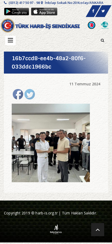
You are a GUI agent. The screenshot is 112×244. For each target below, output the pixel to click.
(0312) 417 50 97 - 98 (24, 2)
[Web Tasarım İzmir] (56, 228)
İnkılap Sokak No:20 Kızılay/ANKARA (73, 2)
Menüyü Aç (10, 40)
